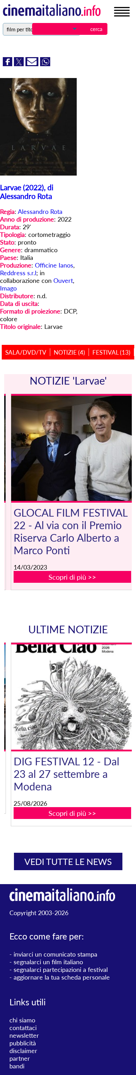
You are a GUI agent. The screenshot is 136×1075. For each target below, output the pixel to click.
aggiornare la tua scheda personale (62, 977)
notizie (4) (69, 352)
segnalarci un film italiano (48, 962)
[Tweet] (19, 64)
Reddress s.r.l (18, 273)
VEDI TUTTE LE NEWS (68, 861)
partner (19, 1058)
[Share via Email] (32, 64)
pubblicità (22, 1043)
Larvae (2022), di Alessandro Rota (26, 191)
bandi (16, 1066)
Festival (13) (111, 352)
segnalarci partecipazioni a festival (61, 969)
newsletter (24, 1035)
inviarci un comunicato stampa (55, 954)
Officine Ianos (54, 265)
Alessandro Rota (40, 211)
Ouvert (63, 280)
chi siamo (22, 1020)
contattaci (23, 1027)
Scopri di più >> (72, 577)
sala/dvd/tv (25, 352)
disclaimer (23, 1050)
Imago (8, 288)
